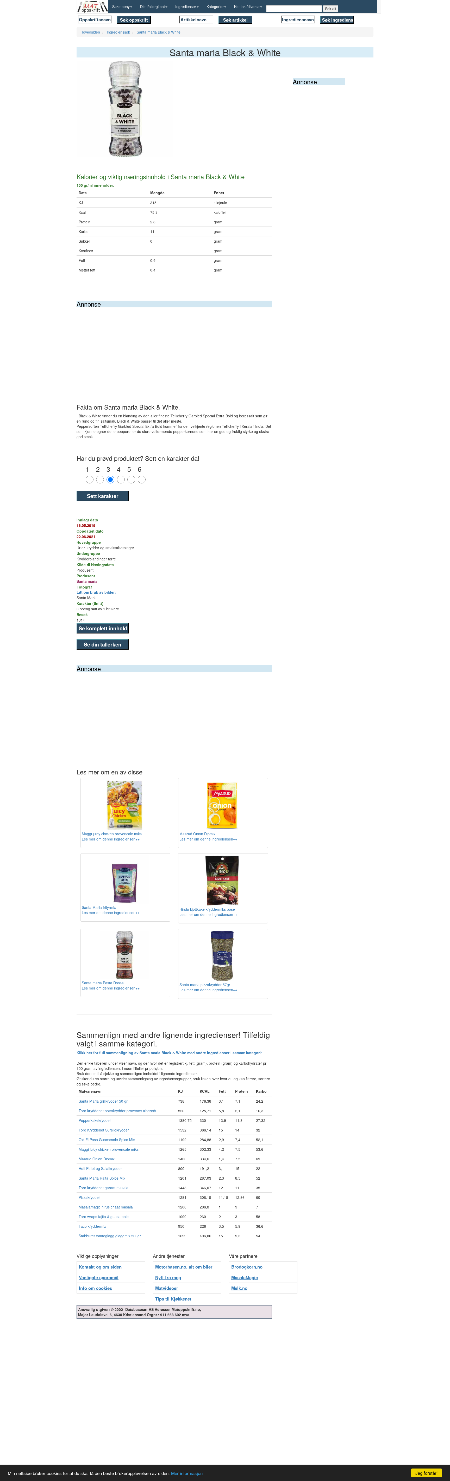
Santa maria (87, 581)
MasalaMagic (244, 1277)
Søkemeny (121, 6)
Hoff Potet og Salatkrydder (100, 1168)
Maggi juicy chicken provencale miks (109, 1149)
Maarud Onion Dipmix (97, 1158)
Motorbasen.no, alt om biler (184, 1267)
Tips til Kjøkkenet (173, 1299)
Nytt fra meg (168, 1277)
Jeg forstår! (426, 1473)
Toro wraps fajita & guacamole (104, 1216)
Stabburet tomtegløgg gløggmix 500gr (110, 1235)
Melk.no (239, 1288)
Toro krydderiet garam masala (103, 1187)
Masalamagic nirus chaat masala (106, 1207)
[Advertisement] (174, 346)
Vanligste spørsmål (98, 1277)
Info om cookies (95, 1288)
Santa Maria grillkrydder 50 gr (103, 1101)
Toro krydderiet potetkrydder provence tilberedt (117, 1110)
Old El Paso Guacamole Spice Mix (107, 1139)
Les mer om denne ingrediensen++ (111, 839)
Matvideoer (166, 1288)
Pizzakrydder (89, 1197)
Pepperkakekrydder (95, 1120)
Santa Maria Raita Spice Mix (102, 1178)
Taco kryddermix (92, 1226)
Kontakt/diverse (247, 6)
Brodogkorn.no (246, 1267)
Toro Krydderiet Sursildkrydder (104, 1130)
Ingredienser (185, 6)
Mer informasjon (187, 1473)
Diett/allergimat (152, 6)
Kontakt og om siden (100, 1267)
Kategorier (215, 6)
